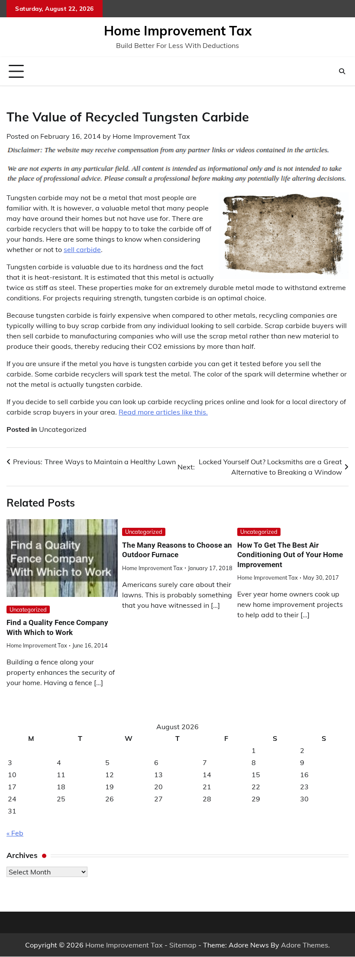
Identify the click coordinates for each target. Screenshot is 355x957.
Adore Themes (304, 945)
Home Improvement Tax (178, 30)
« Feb (14, 833)
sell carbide (82, 249)
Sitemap (183, 945)
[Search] (342, 71)
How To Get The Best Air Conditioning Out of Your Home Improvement (290, 555)
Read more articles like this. (163, 412)
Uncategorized (63, 429)
